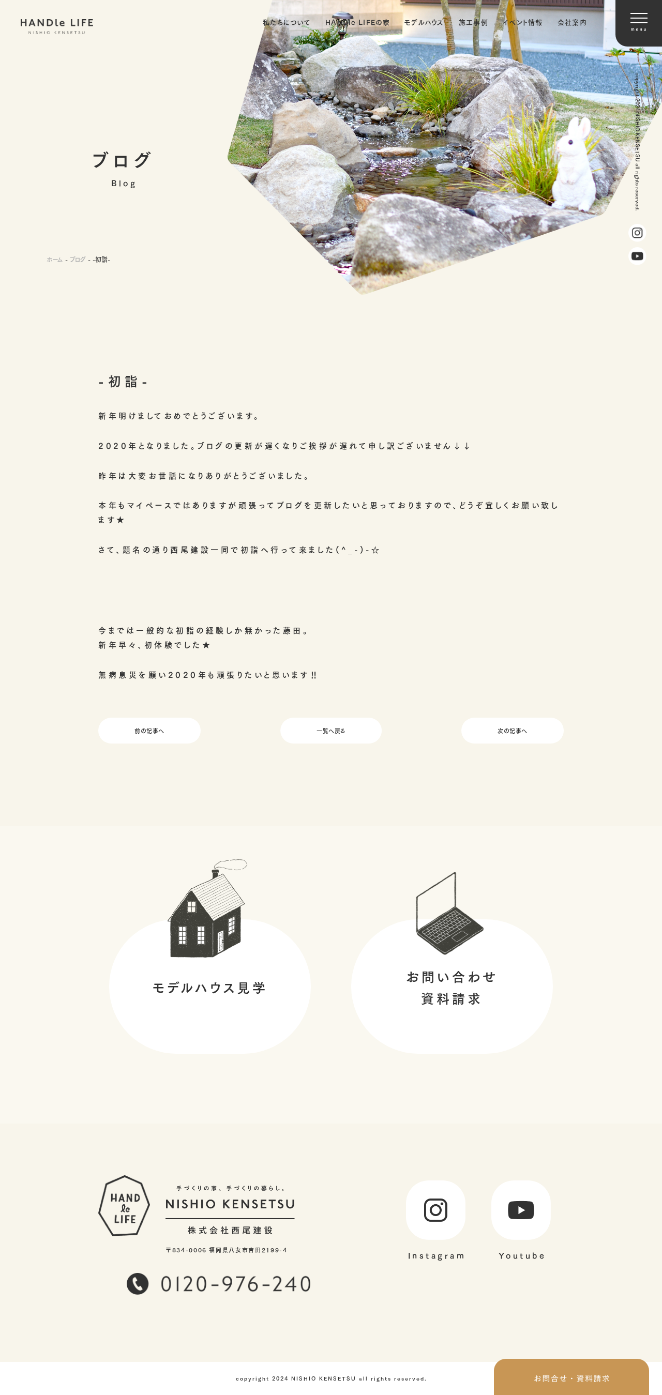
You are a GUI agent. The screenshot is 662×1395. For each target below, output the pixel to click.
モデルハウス (424, 21)
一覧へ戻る (331, 730)
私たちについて (287, 21)
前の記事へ (149, 730)
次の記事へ (513, 730)
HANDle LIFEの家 (357, 21)
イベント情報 (523, 21)
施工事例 (473, 21)
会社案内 (572, 21)
